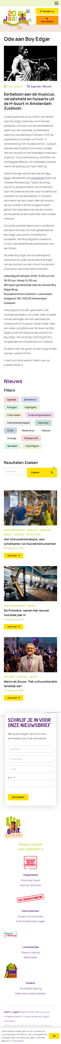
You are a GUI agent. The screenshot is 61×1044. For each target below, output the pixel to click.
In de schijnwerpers (39, 415)
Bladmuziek (30, 957)
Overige (11, 438)
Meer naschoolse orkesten (30, 993)
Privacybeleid (17, 1040)
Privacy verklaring (32, 1016)
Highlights (31, 407)
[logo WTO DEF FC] (10, 970)
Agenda (11, 399)
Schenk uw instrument (30, 916)
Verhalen (12, 446)
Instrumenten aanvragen (30, 921)
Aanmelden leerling (30, 988)
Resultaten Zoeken (21, 462)
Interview (43, 422)
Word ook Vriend (30, 880)
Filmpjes (12, 407)
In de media (13, 415)
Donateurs (30, 399)
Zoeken (35, 472)
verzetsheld (37, 178)
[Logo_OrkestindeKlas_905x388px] (10, 934)
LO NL (10, 430)
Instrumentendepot (18, 422)
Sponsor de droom (30, 885)
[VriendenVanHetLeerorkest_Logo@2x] (30, 862)
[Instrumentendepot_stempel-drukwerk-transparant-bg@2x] (30, 898)
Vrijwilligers (32, 446)
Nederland (28, 430)
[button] (56, 3)
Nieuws (46, 430)
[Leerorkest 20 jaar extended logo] (16, 20)
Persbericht (31, 438)
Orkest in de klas (30, 952)
